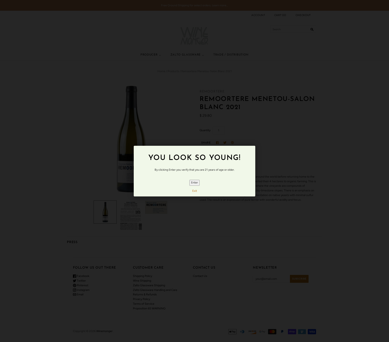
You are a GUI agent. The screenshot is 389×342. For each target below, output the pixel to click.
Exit (194, 191)
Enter (194, 182)
